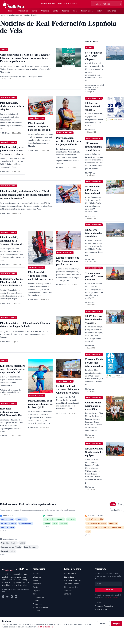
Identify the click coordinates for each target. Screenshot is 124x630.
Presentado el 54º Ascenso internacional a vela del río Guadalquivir (93, 193)
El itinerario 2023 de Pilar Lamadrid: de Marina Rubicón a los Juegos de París (12, 284)
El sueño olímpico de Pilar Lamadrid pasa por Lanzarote (67, 261)
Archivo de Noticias (41, 607)
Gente (55, 11)
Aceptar (116, 623)
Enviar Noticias (101, 609)
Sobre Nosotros (70, 573)
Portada (11, 11)
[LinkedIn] (16, 596)
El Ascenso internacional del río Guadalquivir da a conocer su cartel (94, 111)
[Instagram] (12, 596)
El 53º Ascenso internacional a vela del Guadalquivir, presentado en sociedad (93, 324)
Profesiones (111, 11)
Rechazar (103, 623)
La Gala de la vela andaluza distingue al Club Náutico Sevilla (67, 389)
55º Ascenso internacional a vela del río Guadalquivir (93, 148)
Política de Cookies (71, 584)
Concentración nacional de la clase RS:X (93, 405)
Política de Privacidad (72, 580)
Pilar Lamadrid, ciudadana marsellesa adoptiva (12, 106)
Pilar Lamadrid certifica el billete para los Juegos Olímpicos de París (68, 143)
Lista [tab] (113, 504)
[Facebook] (3, 596)
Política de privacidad (111, 597)
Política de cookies (45, 627)
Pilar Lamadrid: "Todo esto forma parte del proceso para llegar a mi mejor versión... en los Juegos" (40, 280)
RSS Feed (36, 611)
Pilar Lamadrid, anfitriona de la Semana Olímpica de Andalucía (11, 242)
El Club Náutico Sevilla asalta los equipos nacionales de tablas (94, 455)
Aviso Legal (68, 590)
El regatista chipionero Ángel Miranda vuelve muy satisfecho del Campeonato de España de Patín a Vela (12, 374)
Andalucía (45, 11)
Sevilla (34, 11)
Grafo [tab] (120, 504)
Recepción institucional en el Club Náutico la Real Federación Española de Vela (11, 415)
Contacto (67, 594)
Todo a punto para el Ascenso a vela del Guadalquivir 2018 (94, 279)
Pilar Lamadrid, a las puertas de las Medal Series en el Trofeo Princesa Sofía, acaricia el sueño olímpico (12, 155)
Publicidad (99, 602)
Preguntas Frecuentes (104, 606)
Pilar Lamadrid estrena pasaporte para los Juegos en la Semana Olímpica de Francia (39, 129)
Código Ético (69, 577)
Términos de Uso (71, 587)
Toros (75, 11)
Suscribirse (108, 590)
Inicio (2, 15)
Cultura (100, 11)
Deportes (65, 11)
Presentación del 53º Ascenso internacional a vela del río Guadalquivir (94, 365)
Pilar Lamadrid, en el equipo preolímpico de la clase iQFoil (40, 403)
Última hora (23, 11)
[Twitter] (7, 596)
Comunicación (87, 11)
